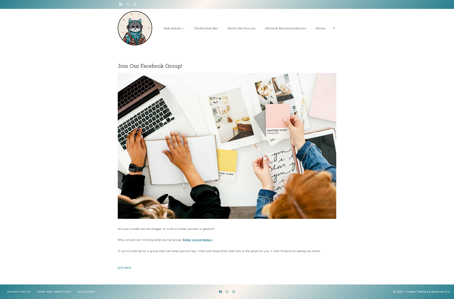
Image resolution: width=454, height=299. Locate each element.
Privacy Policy (19, 291)
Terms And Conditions (54, 291)
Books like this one (241, 28)
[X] (128, 4)
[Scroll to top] (446, 285)
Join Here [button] (124, 267)
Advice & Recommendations (285, 28)
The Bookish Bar (206, 28)
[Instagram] (134, 4)
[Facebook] (120, 4)
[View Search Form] (334, 28)
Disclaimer (86, 291)
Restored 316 (440, 291)
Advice (320, 28)
